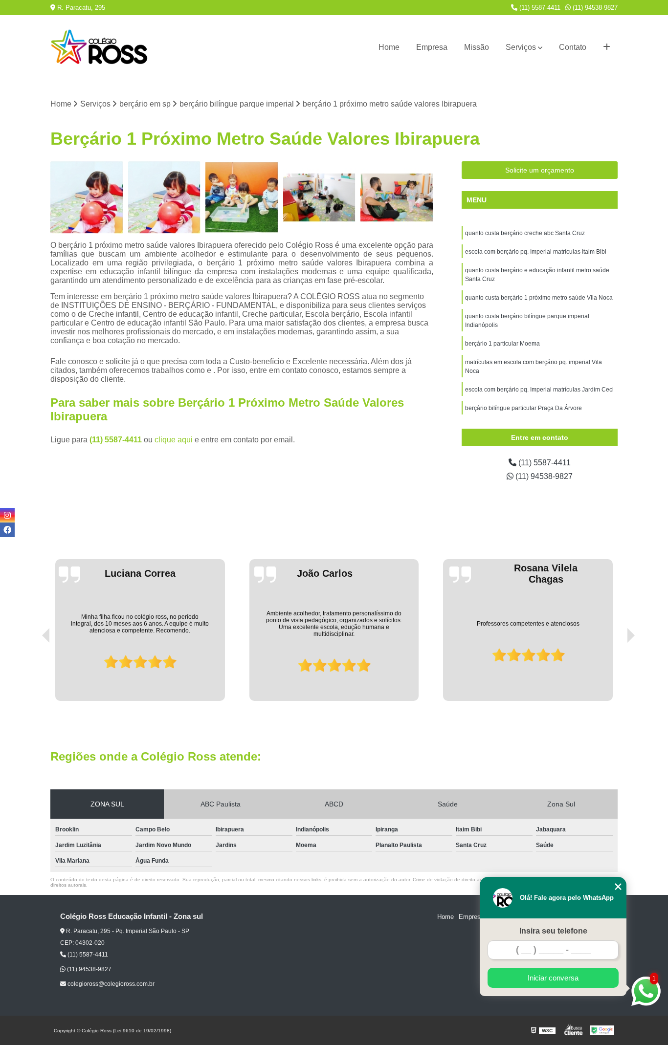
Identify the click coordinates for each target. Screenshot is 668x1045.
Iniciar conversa (553, 978)
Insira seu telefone (553, 931)
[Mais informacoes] (607, 47)
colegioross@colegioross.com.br (110, 983)
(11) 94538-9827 (594, 7)
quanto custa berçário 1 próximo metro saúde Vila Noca (539, 297)
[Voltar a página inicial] (99, 47)
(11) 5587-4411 (538, 7)
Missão (476, 47)
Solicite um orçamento (539, 170)
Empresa (431, 47)
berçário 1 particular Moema (502, 343)
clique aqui (174, 439)
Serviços (521, 47)
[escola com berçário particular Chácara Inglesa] (396, 197)
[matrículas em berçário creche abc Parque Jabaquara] (241, 197)
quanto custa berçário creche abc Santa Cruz (525, 233)
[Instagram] (7, 515)
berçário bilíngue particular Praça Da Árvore (523, 408)
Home (389, 47)
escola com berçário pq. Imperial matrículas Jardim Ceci (539, 389)
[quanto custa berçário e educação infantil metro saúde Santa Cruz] (164, 197)
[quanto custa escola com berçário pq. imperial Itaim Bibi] (86, 197)
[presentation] (32, 673)
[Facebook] (7, 529)
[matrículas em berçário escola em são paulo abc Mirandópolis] (319, 197)
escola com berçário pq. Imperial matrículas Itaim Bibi (535, 251)
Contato (572, 47)
